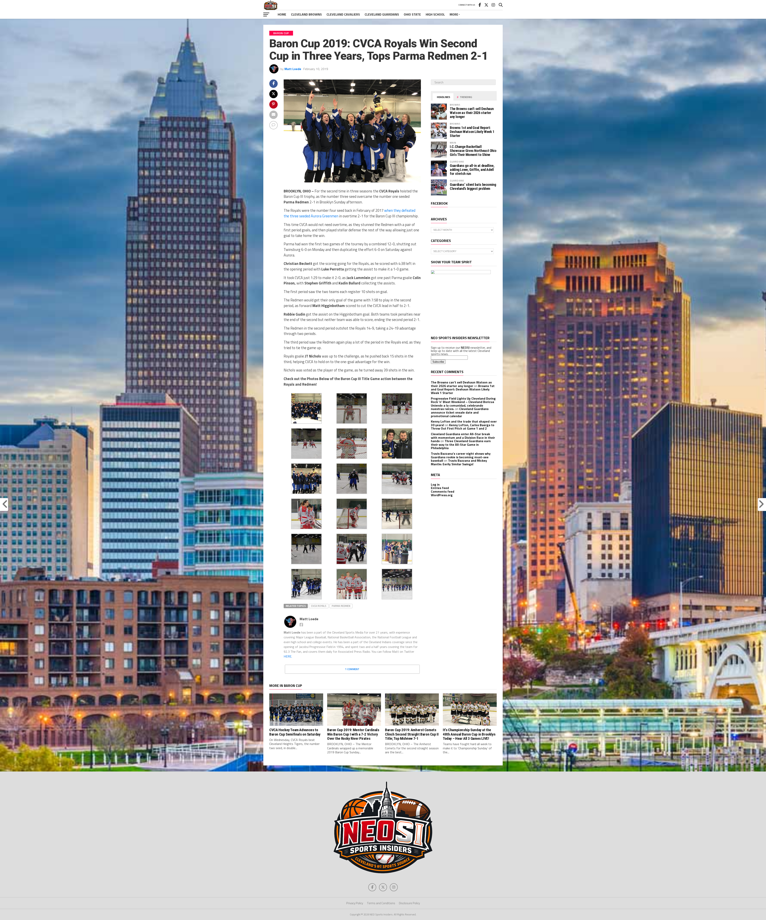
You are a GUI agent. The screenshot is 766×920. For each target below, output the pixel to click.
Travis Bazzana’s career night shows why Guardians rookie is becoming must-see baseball (461, 457)
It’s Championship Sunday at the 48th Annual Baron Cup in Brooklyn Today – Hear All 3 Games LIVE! (469, 734)
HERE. (288, 656)
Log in (435, 484)
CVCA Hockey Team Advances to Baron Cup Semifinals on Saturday (295, 732)
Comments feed (442, 491)
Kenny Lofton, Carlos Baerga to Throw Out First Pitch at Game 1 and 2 (462, 427)
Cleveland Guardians (382, 14)
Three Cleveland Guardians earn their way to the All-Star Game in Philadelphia (461, 444)
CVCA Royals (318, 606)
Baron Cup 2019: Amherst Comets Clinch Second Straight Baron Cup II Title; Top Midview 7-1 (412, 734)
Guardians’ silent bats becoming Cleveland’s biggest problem (473, 186)
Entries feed (440, 487)
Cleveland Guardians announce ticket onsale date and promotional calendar (460, 412)
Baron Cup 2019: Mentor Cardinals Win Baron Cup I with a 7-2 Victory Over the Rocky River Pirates (353, 734)
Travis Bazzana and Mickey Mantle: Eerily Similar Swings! (459, 462)
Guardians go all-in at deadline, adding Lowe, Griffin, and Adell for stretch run (472, 169)
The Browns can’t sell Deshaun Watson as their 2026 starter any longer (472, 113)
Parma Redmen (341, 606)
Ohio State (412, 14)
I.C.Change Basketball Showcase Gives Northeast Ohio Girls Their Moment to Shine (473, 151)
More (454, 14)
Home (282, 14)
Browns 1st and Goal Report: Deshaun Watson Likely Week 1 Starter (472, 132)
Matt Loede (292, 68)
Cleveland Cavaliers (343, 14)
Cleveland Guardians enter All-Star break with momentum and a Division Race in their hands (463, 437)
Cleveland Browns (306, 14)
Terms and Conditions (381, 903)
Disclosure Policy (409, 903)
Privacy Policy (354, 903)
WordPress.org (442, 495)
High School (435, 14)
